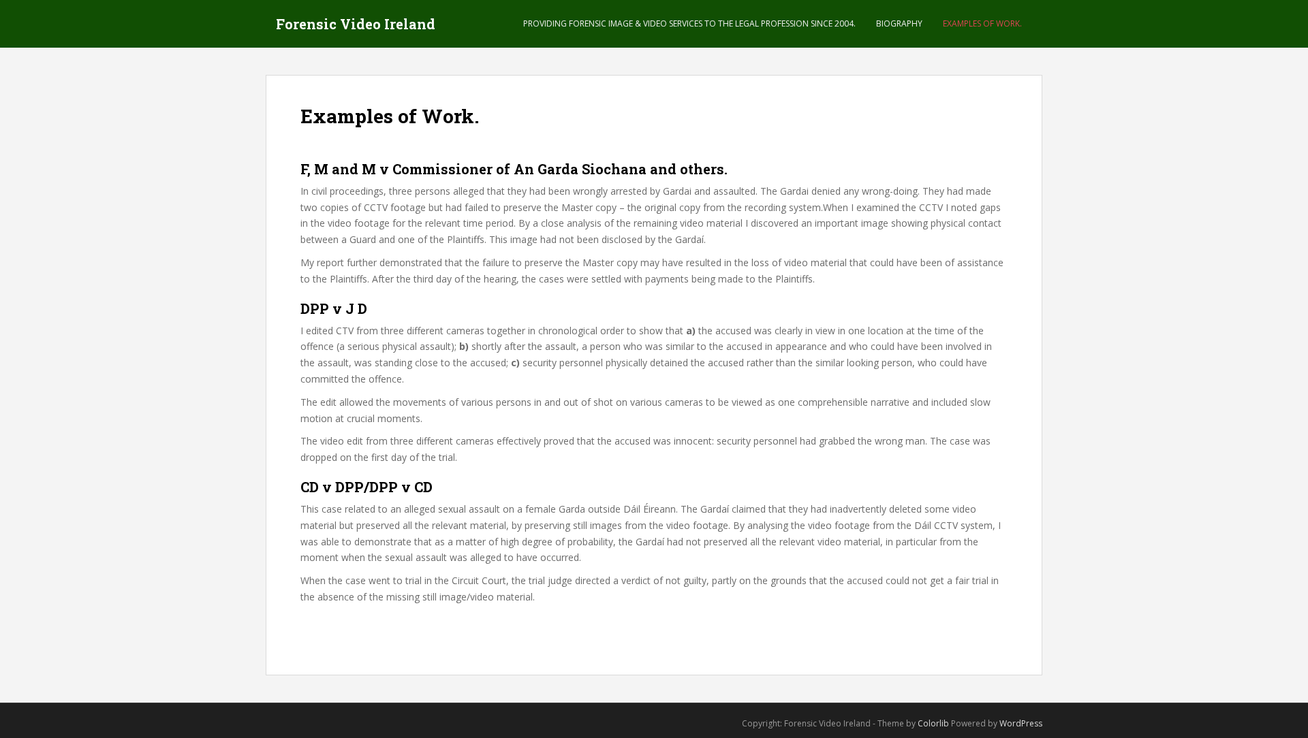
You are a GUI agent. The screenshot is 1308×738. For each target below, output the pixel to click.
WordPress (1020, 723)
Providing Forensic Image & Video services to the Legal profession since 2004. (689, 23)
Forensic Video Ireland (355, 24)
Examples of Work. (982, 23)
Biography (899, 23)
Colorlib (933, 723)
